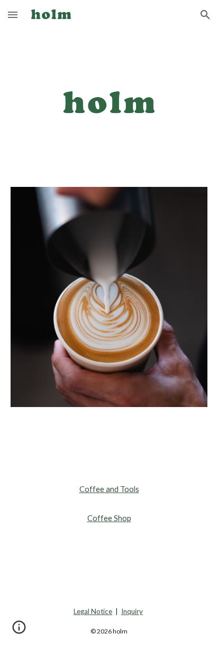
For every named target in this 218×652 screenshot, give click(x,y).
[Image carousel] (109, 297)
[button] (12, 14)
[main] (109, 504)
